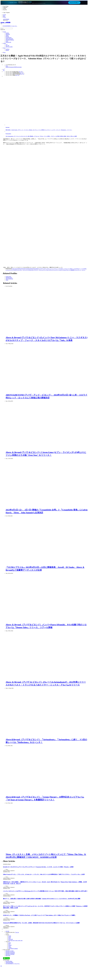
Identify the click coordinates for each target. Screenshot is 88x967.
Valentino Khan (20, 268)
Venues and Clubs (9, 38)
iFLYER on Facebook (10, 952)
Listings (7, 32)
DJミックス (73, 268)
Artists (4, 43)
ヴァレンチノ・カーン (21, 270)
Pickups (7, 36)
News (4, 47)
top (1, 965)
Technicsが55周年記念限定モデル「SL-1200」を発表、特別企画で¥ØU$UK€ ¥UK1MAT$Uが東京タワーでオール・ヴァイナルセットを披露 (41, 922)
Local (7, 41)
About (9, 942)
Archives (7, 49)
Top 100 (7, 45)
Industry (7, 67)
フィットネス (82, 268)
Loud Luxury (14, 268)
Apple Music (36, 268)
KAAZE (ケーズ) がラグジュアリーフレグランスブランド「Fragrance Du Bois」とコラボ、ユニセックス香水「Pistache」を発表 (38, 867)
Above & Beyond (27, 268)
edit (8, 19)
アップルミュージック (50, 268)
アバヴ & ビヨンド (30, 270)
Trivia (17, 67)
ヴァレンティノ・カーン (79, 270)
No (21, 71)
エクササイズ (42, 268)
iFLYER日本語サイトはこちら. (10, 25)
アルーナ (48, 270)
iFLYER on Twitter (10, 950)
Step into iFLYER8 (74, 2)
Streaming (8, 34)
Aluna (32, 268)
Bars (4, 15)
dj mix (77, 268)
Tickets (7, 35)
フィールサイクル (60, 270)
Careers (9, 947)
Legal (9, 946)
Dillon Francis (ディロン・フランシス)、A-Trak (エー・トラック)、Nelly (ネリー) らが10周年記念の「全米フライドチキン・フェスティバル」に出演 (44, 874)
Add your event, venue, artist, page (15, 940)
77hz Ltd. (17, 932)
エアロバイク (68, 270)
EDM (15, 67)
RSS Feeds (8, 955)
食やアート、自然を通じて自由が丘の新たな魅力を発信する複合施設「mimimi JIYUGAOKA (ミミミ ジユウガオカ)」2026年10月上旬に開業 (41, 898)
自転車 (72, 270)
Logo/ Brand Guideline (13, 948)
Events (4, 14)
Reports (7, 50)
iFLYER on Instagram (10, 953)
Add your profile (9, 46)
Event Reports (8, 37)
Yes (19, 71)
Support (9, 945)
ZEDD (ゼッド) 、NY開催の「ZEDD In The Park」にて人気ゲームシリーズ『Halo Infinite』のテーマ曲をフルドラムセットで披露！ (39, 915)
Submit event (8, 42)
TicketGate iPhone (9, 962)
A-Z (6, 44)
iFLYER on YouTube (10, 954)
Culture (20, 67)
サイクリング (53, 270)
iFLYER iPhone (9, 961)
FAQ (9, 943)
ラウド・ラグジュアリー (40, 270)
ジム (8, 270)
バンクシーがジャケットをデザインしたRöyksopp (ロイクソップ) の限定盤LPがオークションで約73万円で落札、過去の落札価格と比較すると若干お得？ (45, 891)
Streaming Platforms (10, 39)
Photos (4, 17)
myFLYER (5, 19)
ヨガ (15, 270)
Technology (11, 67)
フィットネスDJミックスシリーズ (63, 268)
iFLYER (7, 931)
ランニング (11, 270)
